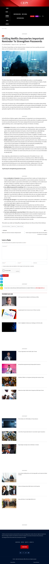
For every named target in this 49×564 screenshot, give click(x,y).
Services (22, 542)
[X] (26, 553)
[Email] (1, 288)
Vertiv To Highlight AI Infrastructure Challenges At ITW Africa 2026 (30, 323)
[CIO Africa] (24, 3)
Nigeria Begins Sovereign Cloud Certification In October (28, 444)
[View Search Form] (43, 16)
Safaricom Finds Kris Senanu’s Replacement (11, 231)
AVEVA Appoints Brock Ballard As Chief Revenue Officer (28, 297)
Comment (4, 246)
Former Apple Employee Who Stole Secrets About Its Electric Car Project (36, 232)
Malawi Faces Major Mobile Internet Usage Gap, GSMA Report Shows (31, 390)
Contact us (31, 542)
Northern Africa (17, 14)
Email (19, 262)
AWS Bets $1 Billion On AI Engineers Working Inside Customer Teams (31, 377)
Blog (7, 20)
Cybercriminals (20, 226)
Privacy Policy (12, 562)
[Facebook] (23, 553)
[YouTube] (28, 553)
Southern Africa (20, 18)
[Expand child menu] (7, 12)
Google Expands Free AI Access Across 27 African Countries (29, 310)
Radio (37, 16)
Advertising (17, 542)
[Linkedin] (20, 553)
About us (26, 542)
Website (35, 262)
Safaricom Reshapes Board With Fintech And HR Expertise (29, 486)
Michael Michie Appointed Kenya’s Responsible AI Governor (29, 364)
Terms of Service (36, 562)
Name (4, 262)
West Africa (24, 14)
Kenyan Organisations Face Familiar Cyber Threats (27, 351)
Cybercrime (14, 226)
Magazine (32, 16)
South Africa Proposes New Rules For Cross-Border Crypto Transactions (31, 431)
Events (7, 24)
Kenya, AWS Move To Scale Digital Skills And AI (26, 499)
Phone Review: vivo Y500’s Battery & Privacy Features (28, 418)
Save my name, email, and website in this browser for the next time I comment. (18, 266)
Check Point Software (6, 226)
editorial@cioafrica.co (40, 287)
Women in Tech (7, 16)
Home (7, 8)
